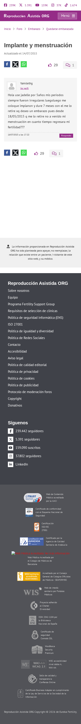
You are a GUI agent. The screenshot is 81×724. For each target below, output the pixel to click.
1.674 (73, 5)
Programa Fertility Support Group (31, 304)
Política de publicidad (23, 385)
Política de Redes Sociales (26, 338)
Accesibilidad (17, 351)
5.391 (28, 5)
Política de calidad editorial (27, 364)
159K (44, 5)
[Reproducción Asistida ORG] (26, 16)
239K (12, 5)
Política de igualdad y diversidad (31, 331)
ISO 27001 (15, 324)
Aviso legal (15, 358)
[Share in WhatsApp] (24, 64)
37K (58, 5)
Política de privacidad (23, 371)
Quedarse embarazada (59, 29)
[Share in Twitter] (15, 64)
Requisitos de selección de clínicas (32, 311)
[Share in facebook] (7, 64)
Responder (66, 135)
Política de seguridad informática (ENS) (35, 317)
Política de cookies (21, 378)
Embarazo (34, 29)
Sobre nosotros (18, 290)
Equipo (13, 297)
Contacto (14, 344)
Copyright (15, 398)
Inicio (7, 29)
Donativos (15, 405)
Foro (19, 29)
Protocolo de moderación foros (30, 391)
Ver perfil (24, 88)
